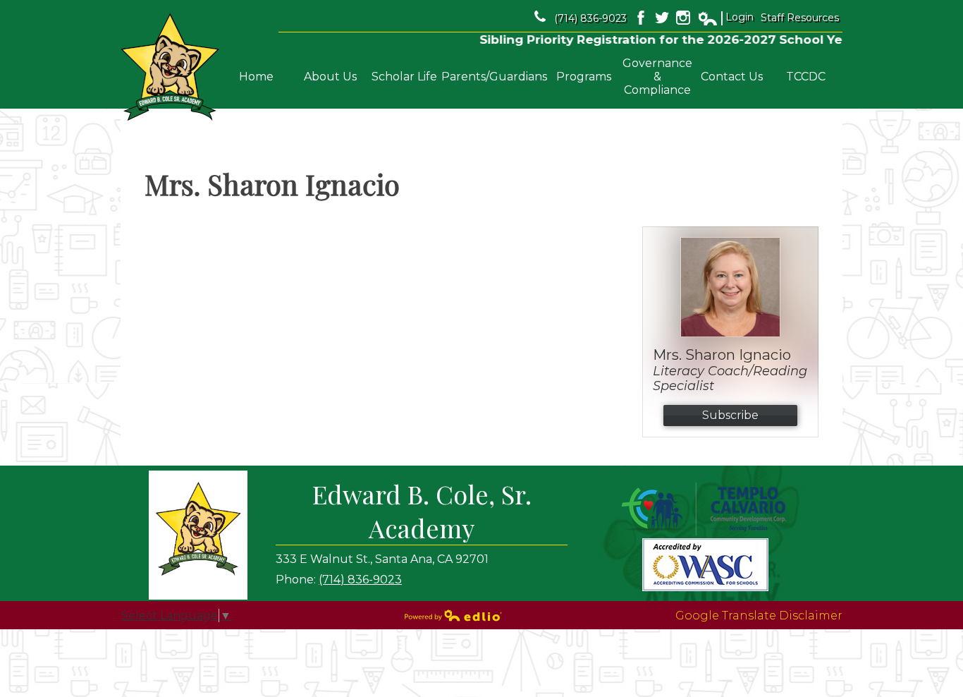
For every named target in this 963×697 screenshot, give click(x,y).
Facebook (641, 18)
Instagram (683, 18)
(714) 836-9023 (590, 18)
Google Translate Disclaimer (758, 615)
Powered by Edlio (453, 615)
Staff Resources (800, 17)
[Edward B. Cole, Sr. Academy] (170, 67)
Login (725, 17)
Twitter (662, 18)
